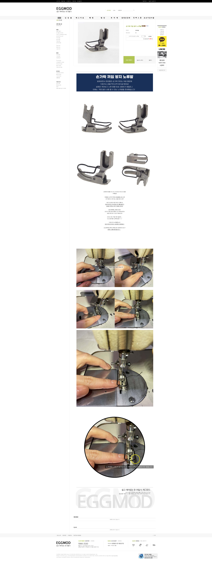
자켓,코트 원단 (59, 67)
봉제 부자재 (58, 74)
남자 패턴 (58, 39)
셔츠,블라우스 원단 (60, 62)
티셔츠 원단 (58, 60)
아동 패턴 (58, 41)
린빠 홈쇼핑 (58, 25)
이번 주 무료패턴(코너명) (61, 34)
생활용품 (58, 77)
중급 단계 (58, 47)
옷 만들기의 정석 (59, 32)
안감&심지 (58, 57)
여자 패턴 (58, 37)
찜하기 (150, 60)
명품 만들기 (58, 31)
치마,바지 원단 (59, 63)
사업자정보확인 (114, 555)
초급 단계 (58, 45)
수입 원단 (58, 56)
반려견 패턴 (58, 42)
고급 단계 (58, 48)
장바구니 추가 (140, 60)
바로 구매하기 (129, 60)
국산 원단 (58, 54)
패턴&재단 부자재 (60, 72)
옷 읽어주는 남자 (59, 36)
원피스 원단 (58, 65)
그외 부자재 (58, 76)
